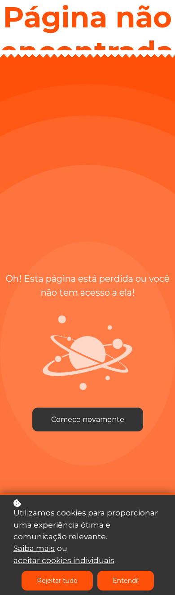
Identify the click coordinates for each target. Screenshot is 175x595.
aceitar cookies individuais (63, 560)
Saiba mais (34, 548)
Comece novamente (87, 419)
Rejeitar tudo (57, 581)
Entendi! (126, 581)
